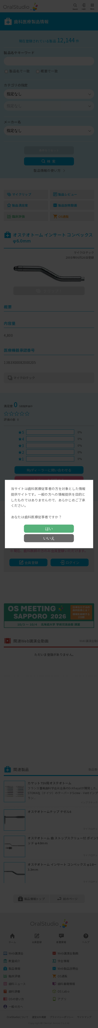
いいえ (49, 538)
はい (49, 528)
